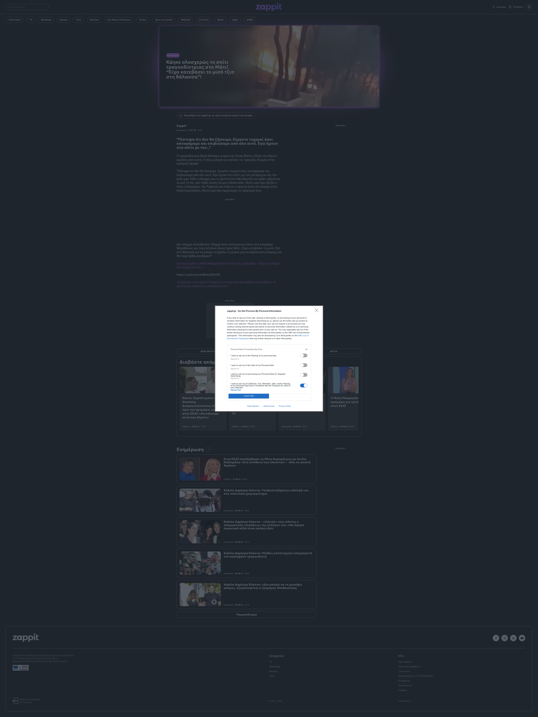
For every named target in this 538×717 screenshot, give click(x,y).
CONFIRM (249, 396)
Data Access (269, 406)
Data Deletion (253, 406)
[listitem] (269, 349)
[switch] (303, 355)
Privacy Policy (285, 406)
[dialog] (269, 358)
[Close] (317, 311)
